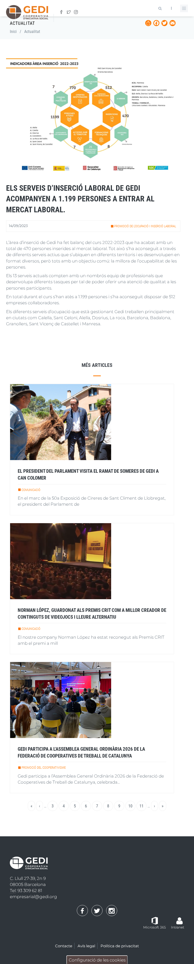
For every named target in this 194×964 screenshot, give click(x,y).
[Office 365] (155, 920)
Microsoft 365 (154, 927)
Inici (13, 31)
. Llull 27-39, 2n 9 (28, 878)
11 (143, 805)
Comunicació (30, 490)
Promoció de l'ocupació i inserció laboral (145, 226)
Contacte (63, 945)
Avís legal (86, 945)
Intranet (177, 927)
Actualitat (32, 31)
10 (131, 805)
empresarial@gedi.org (33, 896)
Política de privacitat (120, 945)
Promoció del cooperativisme (43, 767)
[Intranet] (180, 918)
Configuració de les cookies (97, 959)
